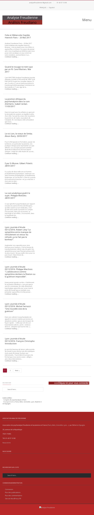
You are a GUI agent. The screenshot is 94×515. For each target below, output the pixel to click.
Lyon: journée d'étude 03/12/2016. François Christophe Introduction (20, 341)
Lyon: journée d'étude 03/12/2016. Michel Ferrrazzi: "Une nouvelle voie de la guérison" (18, 308)
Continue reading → (12, 57)
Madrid (37, 402)
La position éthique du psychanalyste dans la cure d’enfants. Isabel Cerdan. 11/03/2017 (17, 103)
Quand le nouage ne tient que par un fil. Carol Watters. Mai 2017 (19, 69)
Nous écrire (7, 443)
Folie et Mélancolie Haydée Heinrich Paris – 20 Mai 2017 (18, 36)
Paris (17, 402)
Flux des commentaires (13, 495)
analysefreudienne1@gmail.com (40, 3)
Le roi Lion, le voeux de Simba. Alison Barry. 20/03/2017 (19, 134)
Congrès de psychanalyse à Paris (14, 400)
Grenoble (27, 402)
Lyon (32, 402)
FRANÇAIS (43, 8)
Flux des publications (13, 492)
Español (52, 8)
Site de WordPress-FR (13, 499)
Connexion (9, 489)
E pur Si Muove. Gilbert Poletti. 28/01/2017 (19, 164)
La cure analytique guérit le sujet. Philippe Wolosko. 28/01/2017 (17, 195)
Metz (21, 402)
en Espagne (7, 404)
